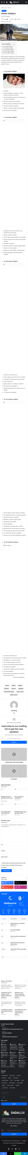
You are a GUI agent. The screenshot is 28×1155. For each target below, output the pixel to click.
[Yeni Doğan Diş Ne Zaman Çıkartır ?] (7, 806)
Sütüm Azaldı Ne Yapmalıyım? (18, 936)
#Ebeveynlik (12, 1075)
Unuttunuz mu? (23, 1097)
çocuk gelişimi (5, 1087)
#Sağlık (9, 1077)
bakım (20, 685)
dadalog (5, 19)
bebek (7, 688)
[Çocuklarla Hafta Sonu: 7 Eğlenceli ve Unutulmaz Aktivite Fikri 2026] (5, 1064)
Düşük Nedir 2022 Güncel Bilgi (18, 949)
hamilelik (17, 1085)
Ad (2, 844)
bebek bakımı (4, 1082)
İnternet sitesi (4, 856)
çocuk (14, 688)
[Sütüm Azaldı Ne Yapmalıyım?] (5, 938)
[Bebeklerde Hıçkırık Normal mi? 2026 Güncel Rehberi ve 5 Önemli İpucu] (23, 1064)
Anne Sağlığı (16, 1080)
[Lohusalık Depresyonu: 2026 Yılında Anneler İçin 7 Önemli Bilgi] (5, 1047)
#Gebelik (18, 1075)
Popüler (4, 918)
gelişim (21, 688)
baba (14, 685)
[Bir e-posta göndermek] (7, 19)
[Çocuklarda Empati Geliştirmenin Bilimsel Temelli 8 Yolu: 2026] (23, 1055)
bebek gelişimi (12, 1082)
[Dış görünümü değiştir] (4, 2)
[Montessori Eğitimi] (5, 932)
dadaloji (3, 1085)
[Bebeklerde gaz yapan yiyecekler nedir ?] (21, 806)
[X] (13, 1126)
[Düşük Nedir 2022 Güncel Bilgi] (5, 951)
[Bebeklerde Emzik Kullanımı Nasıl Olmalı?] (5, 944)
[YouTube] (15, 1126)
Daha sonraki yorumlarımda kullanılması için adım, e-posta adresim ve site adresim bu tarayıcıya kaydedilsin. (13, 865)
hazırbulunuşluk (9, 691)
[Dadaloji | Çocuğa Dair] (14, 2)
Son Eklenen (14, 918)
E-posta (3, 850)
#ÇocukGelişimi (5, 1080)
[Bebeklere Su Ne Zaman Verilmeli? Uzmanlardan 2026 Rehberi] (21, 987)
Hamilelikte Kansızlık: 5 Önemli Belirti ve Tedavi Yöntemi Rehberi (21, 1012)
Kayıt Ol (14, 1104)
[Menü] (2, 2)
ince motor (20, 691)
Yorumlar (23, 918)
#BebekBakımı (5, 1075)
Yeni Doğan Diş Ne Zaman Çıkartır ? (5, 812)
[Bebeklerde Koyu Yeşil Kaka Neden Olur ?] (5, 925)
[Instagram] (16, 1126)
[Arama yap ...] (26, 2)
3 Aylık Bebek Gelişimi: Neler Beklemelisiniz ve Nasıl (7, 1011)
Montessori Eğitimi (15, 930)
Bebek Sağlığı (20, 1082)
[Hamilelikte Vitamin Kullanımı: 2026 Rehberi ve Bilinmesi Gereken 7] (7, 987)
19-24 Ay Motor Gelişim (8, 51)
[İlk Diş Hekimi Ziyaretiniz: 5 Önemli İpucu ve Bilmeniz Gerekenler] (14, 1064)
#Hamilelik (4, 1077)
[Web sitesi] (14, 713)
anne (7, 685)
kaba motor (14, 694)
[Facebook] (11, 1126)
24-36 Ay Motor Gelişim (8, 52)
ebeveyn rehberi (10, 1085)
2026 (11, 1080)
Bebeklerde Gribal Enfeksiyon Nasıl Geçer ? (7, 798)
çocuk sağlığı (12, 1087)
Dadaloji (9, 7)
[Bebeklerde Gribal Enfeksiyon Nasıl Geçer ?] (7, 791)
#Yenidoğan (15, 1077)
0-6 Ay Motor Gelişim (8, 46)
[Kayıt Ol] (7, 2)
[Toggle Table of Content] (13, 44)
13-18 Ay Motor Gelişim (8, 49)
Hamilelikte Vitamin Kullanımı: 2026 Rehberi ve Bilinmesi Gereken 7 (6, 995)
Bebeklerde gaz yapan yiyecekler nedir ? (20, 812)
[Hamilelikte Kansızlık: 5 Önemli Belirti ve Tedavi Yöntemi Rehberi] (21, 1004)
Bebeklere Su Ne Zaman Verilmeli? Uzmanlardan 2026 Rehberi (20, 995)
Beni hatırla (4, 1100)
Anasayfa (4, 7)
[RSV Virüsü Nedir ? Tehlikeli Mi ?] (21, 791)
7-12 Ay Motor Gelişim (8, 48)
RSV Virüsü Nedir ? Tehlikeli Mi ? (19, 797)
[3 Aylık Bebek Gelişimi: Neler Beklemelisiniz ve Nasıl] (7, 1004)
